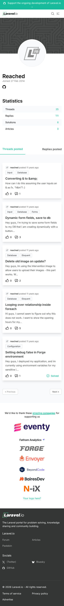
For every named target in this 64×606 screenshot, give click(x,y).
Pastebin (7, 545)
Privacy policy (40, 593)
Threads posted (12, 149)
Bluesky (40, 561)
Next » (55, 391)
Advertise (7, 599)
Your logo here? (32, 498)
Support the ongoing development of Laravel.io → (34, 4)
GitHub (10, 567)
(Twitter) (11, 561)
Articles (36, 539)
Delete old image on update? (25, 261)
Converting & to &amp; (21, 178)
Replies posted (52, 149)
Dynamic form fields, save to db (27, 218)
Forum (5, 539)
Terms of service (11, 593)
